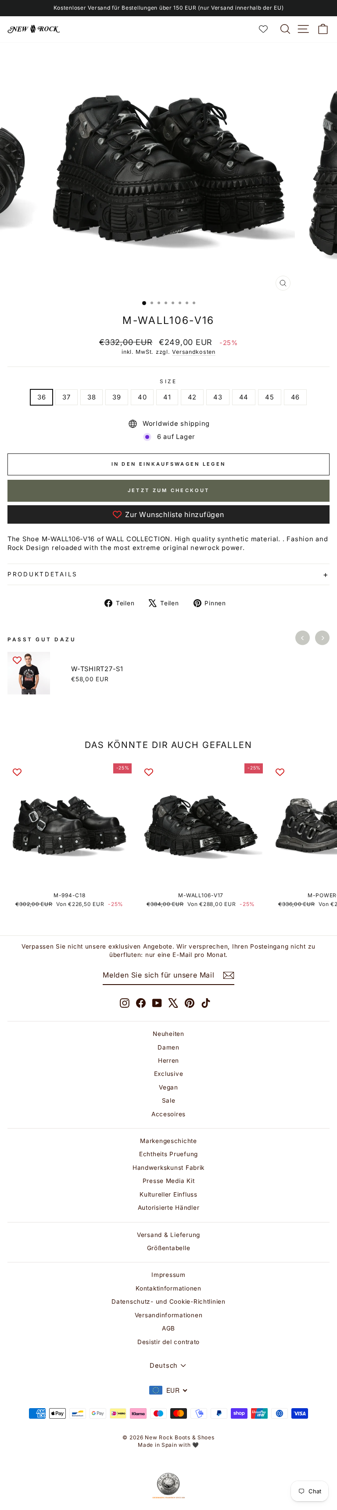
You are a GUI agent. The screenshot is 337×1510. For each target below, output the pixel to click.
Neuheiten (168, 1033)
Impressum (168, 1274)
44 (243, 397)
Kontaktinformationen (168, 1288)
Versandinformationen (169, 1315)
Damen (168, 1047)
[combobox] (168, 1390)
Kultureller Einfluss (168, 1194)
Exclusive (168, 1073)
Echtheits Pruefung (168, 1154)
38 (91, 397)
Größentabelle (168, 1247)
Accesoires (168, 1114)
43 (217, 397)
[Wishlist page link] (267, 29)
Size (168, 381)
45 (269, 397)
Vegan (168, 1087)
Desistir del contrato (168, 1341)
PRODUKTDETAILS (42, 574)
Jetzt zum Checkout (168, 490)
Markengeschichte (168, 1140)
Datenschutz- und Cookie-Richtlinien (168, 1301)
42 (192, 397)
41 (167, 397)
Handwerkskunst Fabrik (168, 1167)
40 (142, 397)
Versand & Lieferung (168, 1234)
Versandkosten (193, 352)
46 (295, 397)
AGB (168, 1328)
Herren (168, 1060)
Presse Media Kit (169, 1180)
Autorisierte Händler (169, 1207)
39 (116, 397)
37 (66, 397)
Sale (169, 1100)
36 (41, 397)
